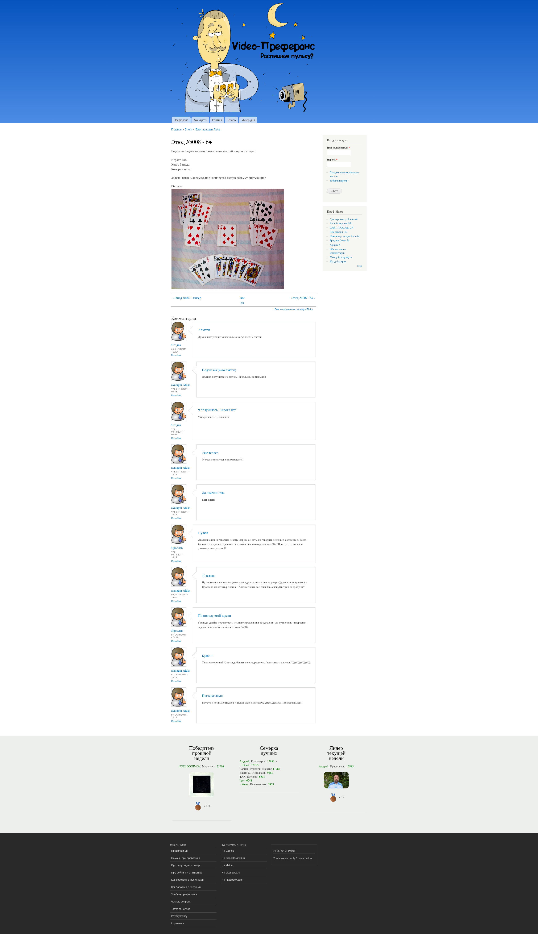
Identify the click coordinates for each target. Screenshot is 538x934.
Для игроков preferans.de (344, 219)
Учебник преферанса (184, 894)
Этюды (231, 120)
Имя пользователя (338, 147)
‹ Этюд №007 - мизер (187, 298)
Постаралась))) (212, 695)
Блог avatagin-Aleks (207, 129)
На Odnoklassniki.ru (233, 858)
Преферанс (181, 120)
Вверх (242, 300)
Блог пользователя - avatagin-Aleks (294, 309)
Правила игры (179, 850)
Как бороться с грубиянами (187, 879)
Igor (242, 780)
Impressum (177, 923)
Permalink (176, 355)
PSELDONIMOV (189, 766)
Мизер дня (248, 120)
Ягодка (176, 345)
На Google (228, 850)
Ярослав (177, 548)
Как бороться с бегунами (186, 887)
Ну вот (203, 532)
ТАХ (242, 777)
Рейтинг (217, 120)
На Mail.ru (227, 865)
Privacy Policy (179, 916)
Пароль (332, 159)
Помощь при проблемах (185, 858)
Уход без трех (338, 261)
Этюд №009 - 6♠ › (303, 298)
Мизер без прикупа (341, 257)
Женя (245, 784)
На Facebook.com (232, 879)
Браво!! (207, 655)
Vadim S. (245, 773)
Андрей (244, 761)
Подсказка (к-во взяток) (219, 370)
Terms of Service (180, 908)
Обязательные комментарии (338, 251)
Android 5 (335, 245)
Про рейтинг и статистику (186, 872)
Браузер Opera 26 (339, 240)
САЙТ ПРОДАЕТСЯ (341, 227)
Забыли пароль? (339, 180)
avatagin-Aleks (180, 385)
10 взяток (208, 575)
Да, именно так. (213, 492)
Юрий (245, 765)
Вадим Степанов (250, 769)
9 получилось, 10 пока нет (217, 410)
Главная (176, 129)
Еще (359, 266)
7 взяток (204, 330)
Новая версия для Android (344, 236)
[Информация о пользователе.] (178, 340)
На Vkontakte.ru (231, 872)
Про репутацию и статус (185, 865)
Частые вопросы (181, 901)
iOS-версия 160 (338, 232)
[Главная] (244, 58)
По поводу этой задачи (214, 615)
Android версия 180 (340, 223)
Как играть (200, 120)
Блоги (188, 129)
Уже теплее (210, 452)
